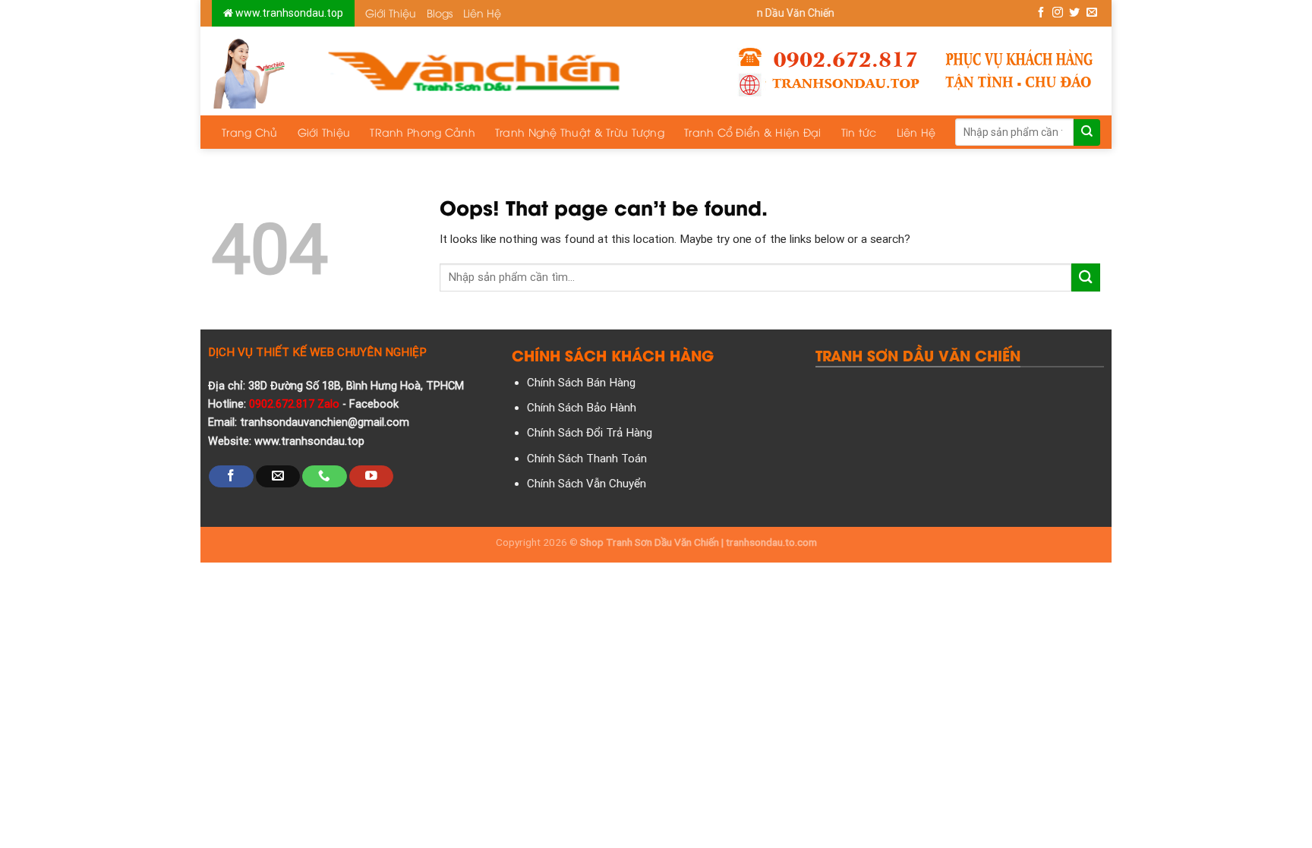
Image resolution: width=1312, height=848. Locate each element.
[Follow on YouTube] (371, 476)
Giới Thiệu (390, 12)
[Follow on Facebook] (1041, 13)
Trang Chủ (250, 132)
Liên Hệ (482, 12)
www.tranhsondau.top (288, 13)
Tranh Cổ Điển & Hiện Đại (753, 132)
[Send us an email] (1091, 13)
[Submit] (1087, 132)
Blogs (440, 12)
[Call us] (324, 476)
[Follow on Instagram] (1057, 13)
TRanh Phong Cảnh (422, 132)
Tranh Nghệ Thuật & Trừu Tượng (579, 132)
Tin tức (859, 132)
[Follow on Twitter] (1074, 13)
